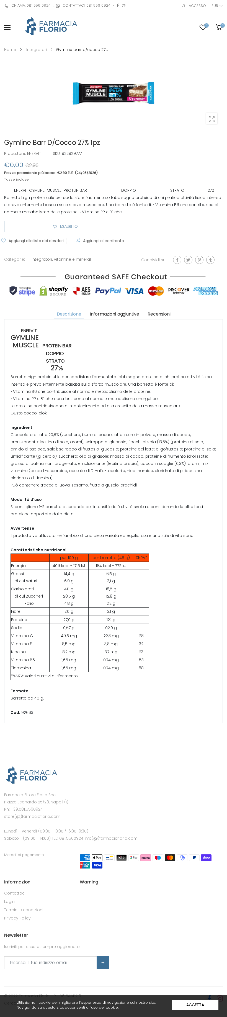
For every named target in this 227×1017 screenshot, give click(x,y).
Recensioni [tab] (159, 314)
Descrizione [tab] (69, 314)
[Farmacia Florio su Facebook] (118, 5)
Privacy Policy (17, 918)
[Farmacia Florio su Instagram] (123, 5)
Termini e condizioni (23, 910)
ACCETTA (195, 1005)
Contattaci (14, 893)
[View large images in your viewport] (211, 118)
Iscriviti (103, 962)
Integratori (42, 259)
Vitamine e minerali (73, 259)
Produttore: (15, 153)
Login (9, 901)
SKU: (57, 153)
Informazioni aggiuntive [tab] (114, 314)
